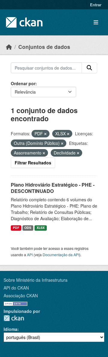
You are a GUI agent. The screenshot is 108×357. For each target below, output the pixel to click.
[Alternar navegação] (96, 22)
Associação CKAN (21, 295)
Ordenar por (23, 83)
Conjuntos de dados (44, 46)
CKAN (14, 318)
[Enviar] (89, 67)
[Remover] (45, 133)
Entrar (95, 5)
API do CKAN (16, 288)
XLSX (41, 227)
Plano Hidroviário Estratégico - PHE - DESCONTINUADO (52, 187)
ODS (27, 227)
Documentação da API (61, 254)
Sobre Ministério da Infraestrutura (36, 280)
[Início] (9, 46)
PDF (16, 227)
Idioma (10, 329)
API (30, 254)
